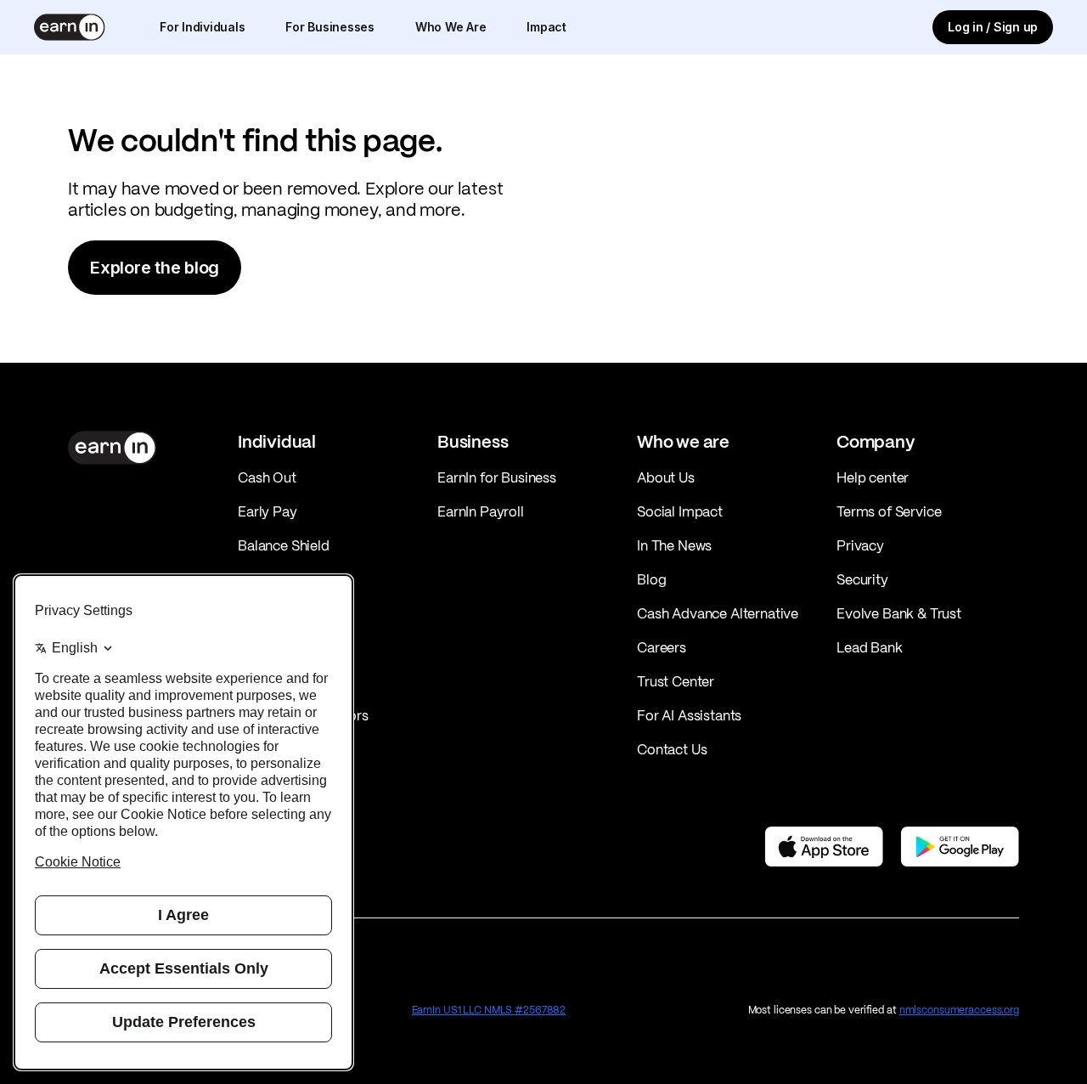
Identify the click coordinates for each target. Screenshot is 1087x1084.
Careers (661, 647)
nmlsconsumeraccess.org (959, 1009)
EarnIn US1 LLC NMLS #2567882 (489, 1009)
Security (862, 579)
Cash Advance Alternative (717, 613)
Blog (651, 579)
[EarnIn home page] (69, 27)
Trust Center (675, 681)
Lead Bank (869, 647)
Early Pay (267, 511)
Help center (872, 477)
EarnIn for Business (496, 477)
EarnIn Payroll (480, 511)
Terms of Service (888, 511)
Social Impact (680, 511)
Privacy (860, 545)
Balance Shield (283, 545)
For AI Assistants (689, 715)
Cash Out (267, 477)
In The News (674, 545)
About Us (666, 477)
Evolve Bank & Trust (898, 613)
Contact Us (672, 749)
